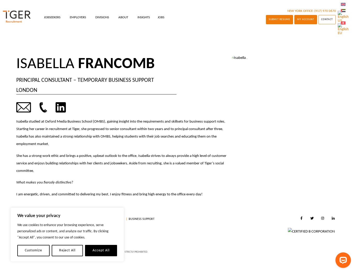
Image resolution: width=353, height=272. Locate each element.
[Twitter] (312, 219)
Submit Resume (279, 19)
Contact (327, 19)
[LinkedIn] (333, 219)
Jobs (161, 17)
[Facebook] (301, 219)
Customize (33, 250)
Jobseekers (52, 17)
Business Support (142, 219)
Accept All (101, 250)
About (123, 17)
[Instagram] (322, 219)
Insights (143, 17)
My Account (305, 19)
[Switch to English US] (343, 16)
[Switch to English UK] (343, 4)
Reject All (67, 250)
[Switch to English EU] (343, 29)
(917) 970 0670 (325, 11)
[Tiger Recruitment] (17, 16)
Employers (78, 17)
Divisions (102, 17)
